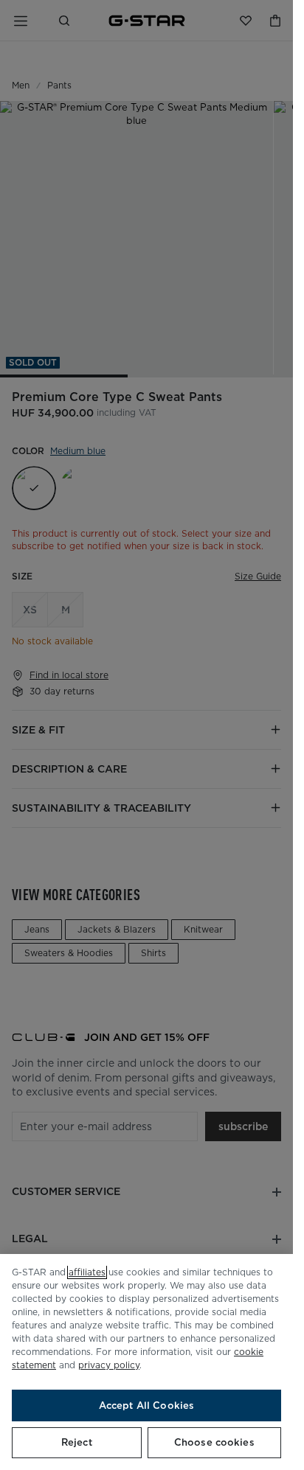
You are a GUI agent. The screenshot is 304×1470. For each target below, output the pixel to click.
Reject (76, 1442)
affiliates (87, 1272)
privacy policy (108, 1364)
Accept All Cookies (146, 1405)
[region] (146, 1362)
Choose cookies (214, 1442)
